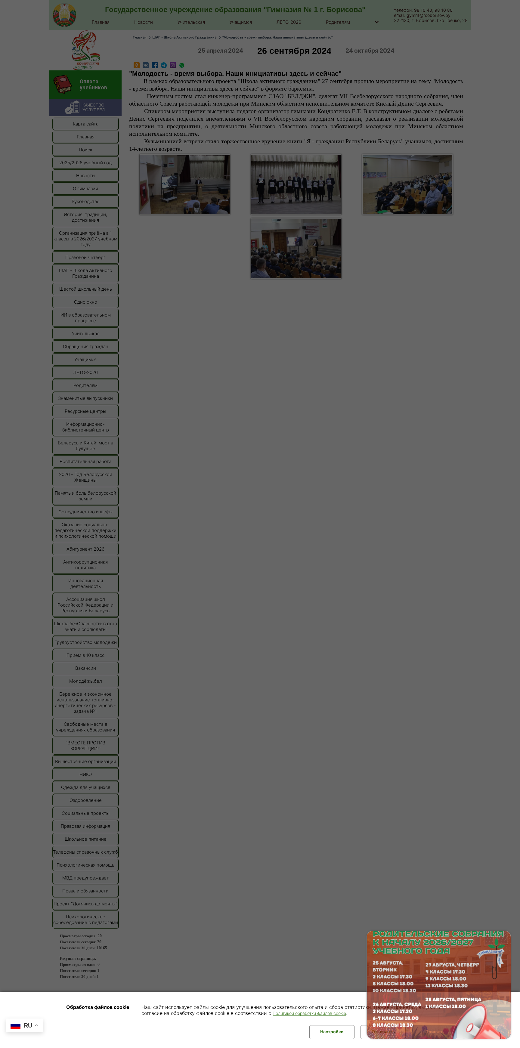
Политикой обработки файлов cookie (309, 1013)
